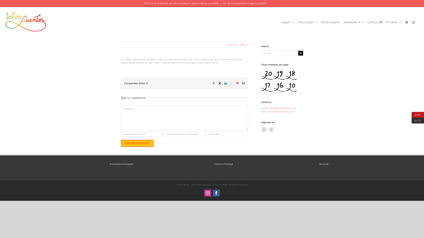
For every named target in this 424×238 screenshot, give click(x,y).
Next (243, 44)
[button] (413, 22)
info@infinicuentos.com (282, 108)
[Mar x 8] (279, 75)
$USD (416, 120)
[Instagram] (264, 129)
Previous (232, 44)
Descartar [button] (273, 3)
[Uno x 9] (291, 75)
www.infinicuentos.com (281, 111)
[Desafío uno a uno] (279, 87)
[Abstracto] (267, 87)
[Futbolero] (267, 75)
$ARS (416, 114)
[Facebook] (271, 129)
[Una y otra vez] (291, 87)
